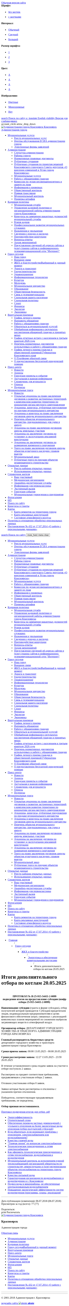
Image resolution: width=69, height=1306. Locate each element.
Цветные (13, 102)
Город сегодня (23, 946)
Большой (13, 39)
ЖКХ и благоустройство (35, 951)
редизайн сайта (17, 1303)
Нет (10, 111)
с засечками (14, 16)
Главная (13, 940)
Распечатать (10, 1212)
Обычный (13, 29)
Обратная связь (9, 1233)
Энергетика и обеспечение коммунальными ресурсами (42, 959)
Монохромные (16, 107)
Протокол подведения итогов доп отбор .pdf (25, 1111)
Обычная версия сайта (13, 2)
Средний (13, 34)
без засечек (14, 12)
